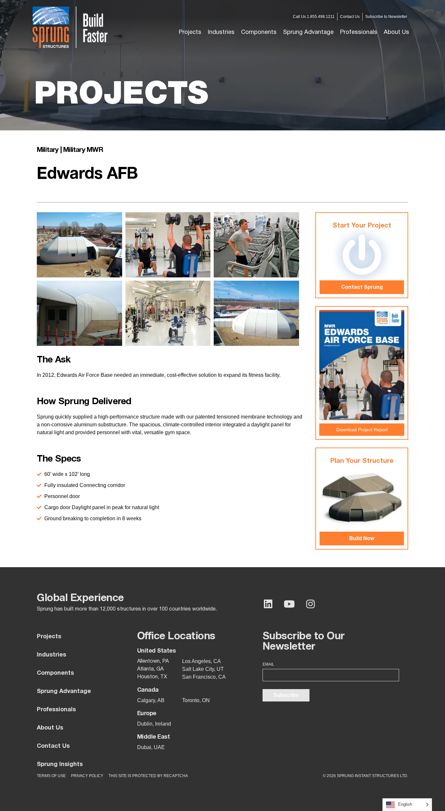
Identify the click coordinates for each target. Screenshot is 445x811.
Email (268, 664)
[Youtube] (289, 604)
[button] (221, 32)
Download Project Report (362, 429)
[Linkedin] (268, 604)
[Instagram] (310, 604)
